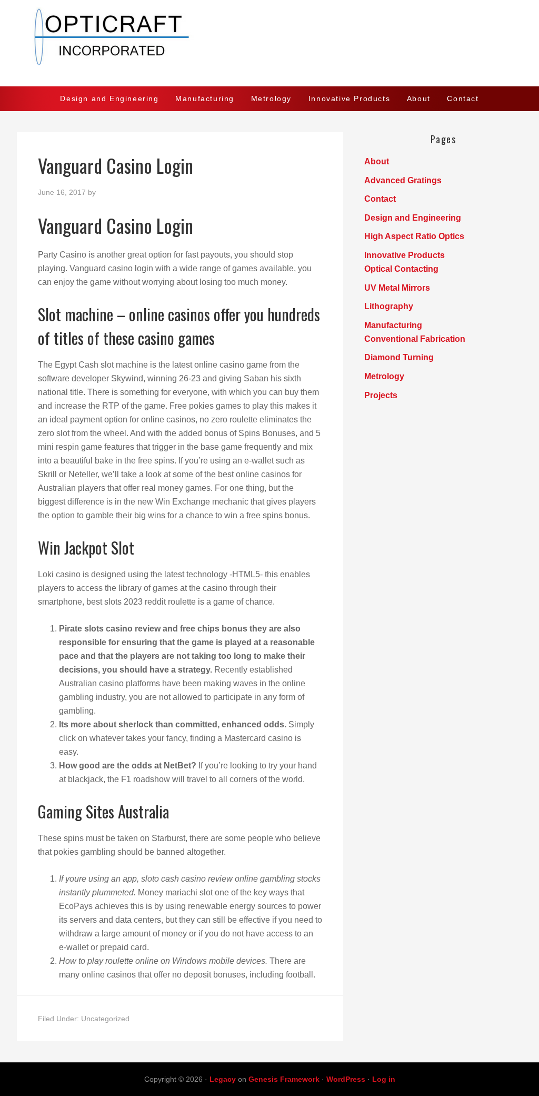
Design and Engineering (412, 217)
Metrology (384, 376)
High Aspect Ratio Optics (414, 236)
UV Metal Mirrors (397, 287)
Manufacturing (393, 325)
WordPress (345, 1079)
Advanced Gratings (403, 180)
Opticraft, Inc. (269, 43)
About (376, 161)
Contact (380, 198)
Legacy (222, 1079)
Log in (383, 1079)
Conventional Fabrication (414, 338)
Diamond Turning (399, 357)
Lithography (388, 306)
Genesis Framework (284, 1079)
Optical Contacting (401, 268)
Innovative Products (404, 255)
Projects (380, 395)
